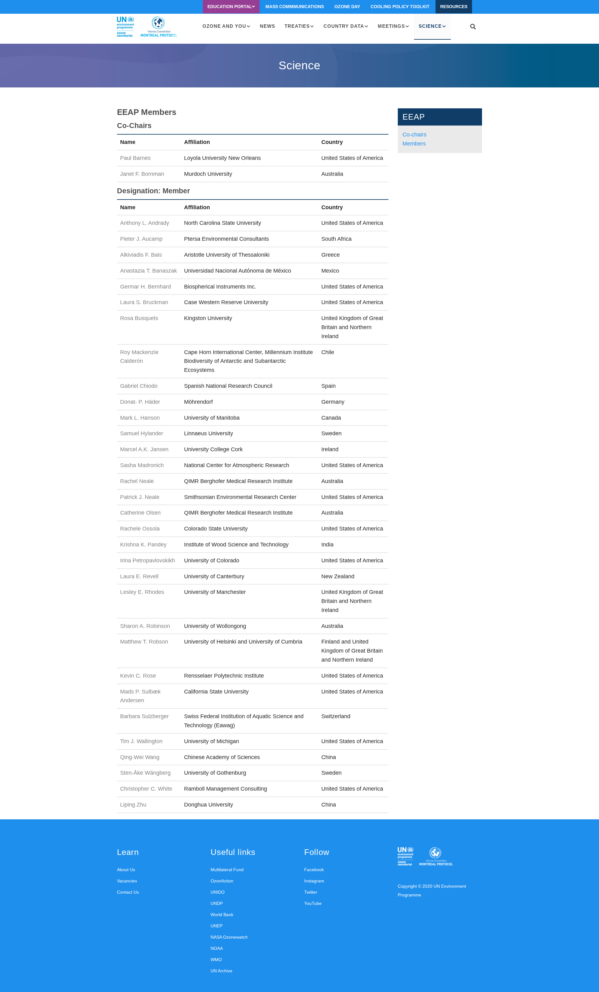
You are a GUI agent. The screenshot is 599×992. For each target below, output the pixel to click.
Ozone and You (224, 26)
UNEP (216, 925)
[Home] (147, 27)
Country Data (344, 26)
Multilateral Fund (227, 869)
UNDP (217, 903)
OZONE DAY (347, 6)
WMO (216, 959)
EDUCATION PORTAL (229, 6)
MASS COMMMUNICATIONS (294, 6)
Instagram (314, 880)
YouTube (313, 903)
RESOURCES (453, 6)
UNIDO (218, 892)
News (267, 26)
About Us (126, 869)
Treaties (297, 26)
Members (414, 144)
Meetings (391, 26)
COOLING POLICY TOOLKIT (400, 6)
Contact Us (128, 892)
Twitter (310, 892)
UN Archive (221, 970)
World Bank (222, 914)
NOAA (217, 948)
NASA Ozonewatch (229, 937)
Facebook (314, 869)
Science (430, 26)
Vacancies (127, 880)
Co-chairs (414, 134)
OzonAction (222, 880)
